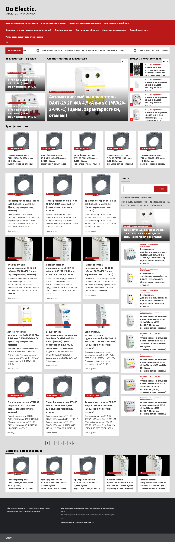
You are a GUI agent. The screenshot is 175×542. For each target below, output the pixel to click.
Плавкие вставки (63, 30)
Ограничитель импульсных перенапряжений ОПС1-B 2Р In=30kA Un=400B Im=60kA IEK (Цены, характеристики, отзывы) (153, 322)
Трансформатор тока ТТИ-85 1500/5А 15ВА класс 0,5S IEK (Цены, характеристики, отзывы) (65, 50)
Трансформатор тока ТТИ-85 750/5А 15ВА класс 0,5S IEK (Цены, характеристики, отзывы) (23, 407)
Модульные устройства (116, 23)
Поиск (125, 178)
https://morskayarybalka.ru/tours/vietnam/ (141, 205)
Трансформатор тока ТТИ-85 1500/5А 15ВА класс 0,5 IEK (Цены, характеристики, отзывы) (23, 205)
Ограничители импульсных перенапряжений (28, 30)
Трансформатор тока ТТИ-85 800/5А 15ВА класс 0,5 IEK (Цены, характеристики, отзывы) (62, 407)
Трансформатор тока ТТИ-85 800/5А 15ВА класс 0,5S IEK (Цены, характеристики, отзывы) (100, 407)
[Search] (7, 42)
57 (70, 443)
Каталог (9, 537)
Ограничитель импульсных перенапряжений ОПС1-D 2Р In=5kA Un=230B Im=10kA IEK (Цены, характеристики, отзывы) (153, 344)
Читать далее (13, 231)
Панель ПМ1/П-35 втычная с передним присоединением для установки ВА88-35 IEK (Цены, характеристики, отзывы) (155, 75)
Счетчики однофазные (114, 30)
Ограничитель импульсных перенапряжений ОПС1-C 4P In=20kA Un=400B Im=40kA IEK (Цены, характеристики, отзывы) (153, 386)
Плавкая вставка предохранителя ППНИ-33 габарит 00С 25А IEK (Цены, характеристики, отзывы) (60, 269)
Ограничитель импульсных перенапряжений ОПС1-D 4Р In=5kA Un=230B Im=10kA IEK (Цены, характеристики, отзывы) (153, 365)
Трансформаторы (139, 30)
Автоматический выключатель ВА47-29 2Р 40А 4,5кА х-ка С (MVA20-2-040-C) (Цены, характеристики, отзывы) (87, 106)
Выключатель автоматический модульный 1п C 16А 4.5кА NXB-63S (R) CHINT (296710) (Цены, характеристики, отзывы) (61, 338)
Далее (76, 443)
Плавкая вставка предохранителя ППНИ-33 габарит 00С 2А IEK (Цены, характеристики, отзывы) (99, 269)
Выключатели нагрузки (53, 23)
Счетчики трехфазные (87, 30)
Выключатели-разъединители (85, 23)
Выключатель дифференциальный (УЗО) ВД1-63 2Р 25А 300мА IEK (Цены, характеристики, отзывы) (153, 279)
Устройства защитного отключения (24, 36)
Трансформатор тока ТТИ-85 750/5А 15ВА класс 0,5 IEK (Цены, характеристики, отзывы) (100, 205)
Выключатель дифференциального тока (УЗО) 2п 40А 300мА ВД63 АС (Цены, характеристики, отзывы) (144, 233)
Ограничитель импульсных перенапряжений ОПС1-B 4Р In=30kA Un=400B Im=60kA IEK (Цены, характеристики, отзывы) (153, 408)
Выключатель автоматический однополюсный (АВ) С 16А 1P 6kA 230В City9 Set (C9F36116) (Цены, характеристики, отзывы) (100, 340)
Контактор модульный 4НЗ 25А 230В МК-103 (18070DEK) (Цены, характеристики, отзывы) (156, 117)
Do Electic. (21, 9)
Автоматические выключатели (21, 23)
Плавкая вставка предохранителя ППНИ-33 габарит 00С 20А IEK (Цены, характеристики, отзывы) (22, 269)
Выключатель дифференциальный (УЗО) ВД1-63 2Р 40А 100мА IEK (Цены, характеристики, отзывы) (153, 301)
